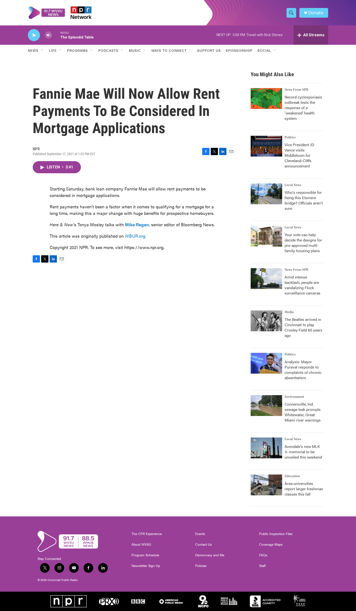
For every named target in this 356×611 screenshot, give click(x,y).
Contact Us (203, 544)
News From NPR (296, 90)
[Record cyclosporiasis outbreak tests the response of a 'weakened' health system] (266, 98)
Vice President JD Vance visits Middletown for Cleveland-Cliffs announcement (299, 155)
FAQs (263, 555)
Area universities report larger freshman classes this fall (304, 489)
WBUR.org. (135, 236)
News (33, 50)
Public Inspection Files (276, 534)
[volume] (48, 35)
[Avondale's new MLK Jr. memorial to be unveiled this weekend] (266, 448)
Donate (315, 12)
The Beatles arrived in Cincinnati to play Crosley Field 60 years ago (303, 327)
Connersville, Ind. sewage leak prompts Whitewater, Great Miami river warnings (303, 412)
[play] (34, 35)
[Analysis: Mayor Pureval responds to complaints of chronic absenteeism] (266, 363)
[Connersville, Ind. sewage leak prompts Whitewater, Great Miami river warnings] (266, 405)
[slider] (56, 35)
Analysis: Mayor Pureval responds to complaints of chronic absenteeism (303, 369)
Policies (201, 566)
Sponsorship (239, 50)
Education (292, 476)
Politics (290, 137)
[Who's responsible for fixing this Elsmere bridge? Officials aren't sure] (266, 193)
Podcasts (108, 50)
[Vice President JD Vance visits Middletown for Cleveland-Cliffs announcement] (266, 146)
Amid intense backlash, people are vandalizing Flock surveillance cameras (302, 285)
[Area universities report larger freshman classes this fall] (266, 485)
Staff (262, 566)
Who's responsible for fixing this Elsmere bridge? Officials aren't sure (304, 200)
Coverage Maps (271, 544)
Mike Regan (137, 224)
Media (289, 312)
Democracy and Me (209, 555)
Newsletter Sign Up (146, 566)
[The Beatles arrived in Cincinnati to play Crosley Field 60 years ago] (266, 320)
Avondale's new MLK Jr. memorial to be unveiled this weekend (303, 452)
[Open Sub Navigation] (42, 50)
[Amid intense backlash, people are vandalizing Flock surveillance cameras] (266, 278)
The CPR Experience (147, 534)
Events (200, 534)
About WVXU (141, 544)
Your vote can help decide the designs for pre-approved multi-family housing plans (303, 242)
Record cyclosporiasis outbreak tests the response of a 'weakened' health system (303, 107)
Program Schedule (145, 555)
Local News (293, 185)
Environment (294, 397)
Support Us (209, 50)
